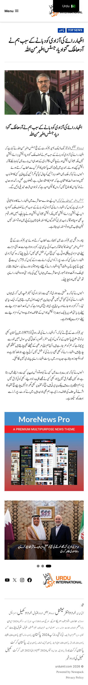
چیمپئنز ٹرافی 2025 (32, 651)
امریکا (58, 621)
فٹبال (25, 627)
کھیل (8, 650)
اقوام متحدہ (65, 621)
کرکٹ (16, 650)
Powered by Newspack (70, 672)
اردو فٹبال (37, 613)
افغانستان (73, 621)
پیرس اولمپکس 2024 (48, 651)
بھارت (67, 628)
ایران (9, 621)
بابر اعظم (80, 627)
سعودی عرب (50, 628)
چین (22, 651)
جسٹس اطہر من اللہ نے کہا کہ (70, 201)
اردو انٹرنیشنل (77, 148)
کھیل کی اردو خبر (75, 658)
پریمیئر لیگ (61, 651)
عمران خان (41, 628)
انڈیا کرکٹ (27, 621)
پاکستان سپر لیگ (32, 643)
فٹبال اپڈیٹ (15, 627)
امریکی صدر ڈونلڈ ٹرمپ (40, 621)
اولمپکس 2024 (18, 621)
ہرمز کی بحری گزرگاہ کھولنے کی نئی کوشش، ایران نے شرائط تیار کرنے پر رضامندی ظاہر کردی (48, 549)
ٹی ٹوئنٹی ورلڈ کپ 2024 (53, 634)
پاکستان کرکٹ (18, 642)
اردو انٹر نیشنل (49, 613)
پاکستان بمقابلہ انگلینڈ (11, 635)
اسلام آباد (81, 621)
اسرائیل (12, 613)
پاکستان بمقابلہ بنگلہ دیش (77, 643)
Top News (75, 30)
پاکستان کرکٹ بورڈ (74, 650)
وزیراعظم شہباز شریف (72, 635)
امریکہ (52, 621)
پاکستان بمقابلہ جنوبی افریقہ (60, 643)
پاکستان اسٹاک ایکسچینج (25, 635)
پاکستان (61, 30)
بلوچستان (73, 628)
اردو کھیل (24, 612)
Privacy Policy (75, 678)
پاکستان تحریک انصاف (44, 643)
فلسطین (30, 628)
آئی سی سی (80, 613)
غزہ (35, 628)
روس (57, 628)
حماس (62, 628)
